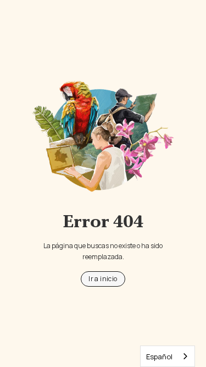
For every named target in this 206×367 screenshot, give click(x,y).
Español (159, 356)
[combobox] (167, 356)
